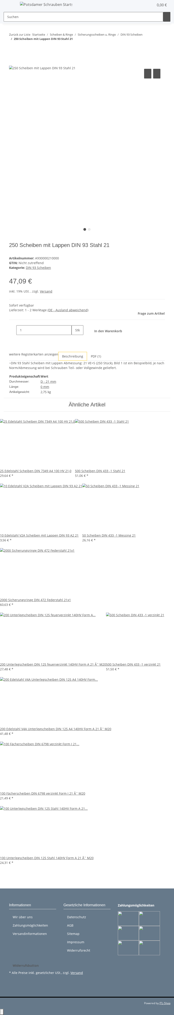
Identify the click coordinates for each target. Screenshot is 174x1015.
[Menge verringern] (12, 330)
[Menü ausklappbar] (9, 5)
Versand (46, 291)
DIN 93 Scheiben (38, 267)
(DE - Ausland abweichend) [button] (68, 310)
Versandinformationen (30, 934)
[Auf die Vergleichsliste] (147, 73)
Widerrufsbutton (26, 965)
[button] (141, 4)
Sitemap (73, 934)
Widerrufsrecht (78, 950)
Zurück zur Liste (19, 34)
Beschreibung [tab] (72, 356)
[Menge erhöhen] (75, 340)
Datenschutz (76, 917)
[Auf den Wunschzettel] (156, 73)
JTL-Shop (165, 1003)
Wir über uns (23, 917)
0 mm (45, 387)
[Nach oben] (2, 1012)
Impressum (75, 942)
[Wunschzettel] (148, 4)
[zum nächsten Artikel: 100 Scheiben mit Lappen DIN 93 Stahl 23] (20, 48)
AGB (70, 925)
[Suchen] (166, 17)
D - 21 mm (48, 381)
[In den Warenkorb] (12, 62)
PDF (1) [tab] (96, 356)
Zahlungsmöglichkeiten (30, 925)
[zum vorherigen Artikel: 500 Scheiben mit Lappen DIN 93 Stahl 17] (12, 48)
